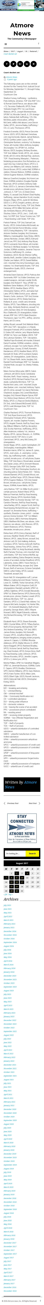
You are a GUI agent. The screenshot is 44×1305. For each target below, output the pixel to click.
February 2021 (9, 1102)
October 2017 (9, 1250)
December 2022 (10, 1020)
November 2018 (10, 1202)
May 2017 (7, 1268)
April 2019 (8, 1183)
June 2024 (7, 953)
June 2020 (7, 1131)
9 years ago (12, 79)
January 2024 (9, 972)
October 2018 (9, 1205)
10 (22, 878)
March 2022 (8, 1053)
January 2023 (9, 1016)
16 (17, 882)
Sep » (11, 894)
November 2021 (10, 1068)
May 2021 (7, 1090)
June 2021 (7, 1087)
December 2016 (10, 1287)
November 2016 (10, 1291)
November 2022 (10, 1024)
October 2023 (9, 983)
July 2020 (7, 1128)
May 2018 (7, 1224)
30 (26, 51)
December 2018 (10, 1198)
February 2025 (9, 924)
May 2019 (7, 1179)
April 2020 (8, 1139)
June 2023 (7, 998)
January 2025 (9, 927)
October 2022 (9, 1027)
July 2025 (7, 905)
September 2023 (10, 987)
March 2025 (8, 920)
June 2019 (7, 1176)
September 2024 (10, 942)
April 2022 (8, 1050)
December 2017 (10, 1243)
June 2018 (7, 1220)
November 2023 (10, 979)
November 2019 (10, 1157)
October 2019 (9, 1161)
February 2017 (9, 1280)
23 (17, 886)
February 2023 (9, 1013)
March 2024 (8, 964)
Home (6, 51)
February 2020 (9, 1146)
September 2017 (10, 1254)
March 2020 (8, 1142)
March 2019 (8, 1187)
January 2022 (9, 1061)
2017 (13, 51)
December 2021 (10, 1065)
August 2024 (9, 946)
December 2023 (10, 976)
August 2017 (9, 1257)
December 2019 (10, 1154)
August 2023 (9, 990)
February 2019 (9, 1191)
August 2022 (9, 1035)
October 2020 (9, 1116)
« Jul (5, 894)
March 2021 (8, 1098)
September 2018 (10, 1209)
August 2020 (9, 1124)
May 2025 (7, 912)
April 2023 (8, 1005)
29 (11, 891)
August (20, 51)
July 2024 (7, 950)
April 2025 (8, 916)
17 (22, 882)
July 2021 (7, 1083)
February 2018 (9, 1235)
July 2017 (7, 1261)
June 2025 (7, 909)
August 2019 (9, 1168)
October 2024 (9, 938)
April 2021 (8, 1094)
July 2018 (7, 1217)
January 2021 (9, 1105)
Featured (33, 51)
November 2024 (10, 935)
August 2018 (9, 1213)
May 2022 (7, 1046)
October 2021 (9, 1072)
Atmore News (11, 77)
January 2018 (9, 1239)
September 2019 (10, 1165)
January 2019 (9, 1194)
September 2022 (10, 1031)
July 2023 (7, 994)
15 (11, 882)
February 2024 (9, 968)
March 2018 (8, 1231)
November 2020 (10, 1113)
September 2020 (10, 1120)
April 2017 (8, 1272)
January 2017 (9, 1283)
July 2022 (7, 1039)
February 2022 (9, 1057)
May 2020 (7, 1135)
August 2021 (9, 1079)
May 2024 (7, 957)
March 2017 (8, 1276)
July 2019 (7, 1172)
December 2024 (10, 931)
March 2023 (8, 1009)
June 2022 (7, 1042)
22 (11, 886)
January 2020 (9, 1150)
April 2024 (8, 961)
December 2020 (10, 1109)
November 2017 (10, 1246)
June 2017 (7, 1265)
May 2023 (7, 1001)
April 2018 (8, 1228)
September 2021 (10, 1076)
